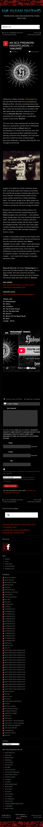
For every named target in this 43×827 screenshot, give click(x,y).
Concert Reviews (10, 590)
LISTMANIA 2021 (10, 631)
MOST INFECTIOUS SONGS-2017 (15, 669)
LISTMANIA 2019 (10, 626)
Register (7, 559)
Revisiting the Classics (11, 708)
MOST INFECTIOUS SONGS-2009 (15, 650)
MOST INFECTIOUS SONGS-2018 (15, 672)
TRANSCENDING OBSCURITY (14, 803)
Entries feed (8, 564)
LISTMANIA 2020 (10, 628)
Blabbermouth (9, 757)
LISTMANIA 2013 (10, 611)
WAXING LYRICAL (10, 733)
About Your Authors (10, 577)
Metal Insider (9, 786)
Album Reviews (9, 580)
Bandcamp (8, 755)
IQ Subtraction (9, 604)
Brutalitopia (8, 760)
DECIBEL (8, 767)
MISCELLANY (9, 645)
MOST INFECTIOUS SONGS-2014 (15, 662)
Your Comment (11, 408)
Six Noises (8, 791)
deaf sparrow (9, 765)
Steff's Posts (8, 718)
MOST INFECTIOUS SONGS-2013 (15, 660)
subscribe (27, 479)
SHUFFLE (8, 716)
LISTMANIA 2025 (10, 640)
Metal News (8, 643)
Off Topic (7, 694)
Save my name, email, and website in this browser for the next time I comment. (21, 472)
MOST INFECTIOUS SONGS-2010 (15, 653)
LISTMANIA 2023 (10, 636)
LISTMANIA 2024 (10, 638)
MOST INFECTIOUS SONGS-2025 (15, 689)
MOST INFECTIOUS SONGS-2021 (15, 679)
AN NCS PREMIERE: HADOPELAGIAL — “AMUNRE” (22, 45)
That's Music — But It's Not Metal (14, 723)
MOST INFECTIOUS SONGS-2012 (15, 657)
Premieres (15, 51)
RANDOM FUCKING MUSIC (13, 701)
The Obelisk (8, 796)
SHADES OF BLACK (11, 711)
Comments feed (9, 566)
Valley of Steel (9, 808)
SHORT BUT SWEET (11, 713)
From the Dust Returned (12, 772)
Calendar (7, 587)
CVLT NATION (9, 762)
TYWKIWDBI (8, 806)
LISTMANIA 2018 (10, 623)
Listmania (7, 606)
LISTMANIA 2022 (10, 633)
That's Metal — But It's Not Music (14, 720)
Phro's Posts (8, 696)
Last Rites (8, 782)
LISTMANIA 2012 (10, 609)
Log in (7, 561)
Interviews (8, 602)
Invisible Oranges (10, 777)
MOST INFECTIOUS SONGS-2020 (15, 677)
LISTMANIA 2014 (10, 614)
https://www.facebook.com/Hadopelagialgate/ (18, 294)
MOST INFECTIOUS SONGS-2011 (15, 655)
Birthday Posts (9, 585)
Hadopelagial (36, 399)
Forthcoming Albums (11, 597)
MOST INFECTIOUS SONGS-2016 (15, 667)
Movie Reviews (9, 691)
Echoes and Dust (10, 770)
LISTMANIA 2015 (10, 616)
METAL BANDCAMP (11, 784)
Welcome (7, 735)
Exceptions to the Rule (11, 592)
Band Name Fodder (10, 582)
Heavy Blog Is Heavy (11, 774)
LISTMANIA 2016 (10, 619)
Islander (13, 399)
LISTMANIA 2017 (10, 621)
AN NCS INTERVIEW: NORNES (34, 34)
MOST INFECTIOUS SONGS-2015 (15, 665)
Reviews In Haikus (10, 706)
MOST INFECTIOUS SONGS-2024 (15, 687)
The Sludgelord (9, 799)
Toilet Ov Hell (9, 801)
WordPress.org (9, 569)
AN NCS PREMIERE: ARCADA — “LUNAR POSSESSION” (13, 34)
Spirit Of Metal (9, 794)
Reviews (7, 703)
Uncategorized (9, 730)
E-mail (10, 452)
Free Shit (7, 599)
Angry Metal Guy (10, 752)
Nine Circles (8, 789)
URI (11, 461)
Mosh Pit (7, 648)
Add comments (35, 51)
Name (10, 443)
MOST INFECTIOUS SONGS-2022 (15, 682)
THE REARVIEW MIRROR (12, 725)
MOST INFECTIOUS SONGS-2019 (15, 674)
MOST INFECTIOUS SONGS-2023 (15, 684)
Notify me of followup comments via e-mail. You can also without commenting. (19, 479)
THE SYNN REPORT (11, 728)
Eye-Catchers (9, 594)
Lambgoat (8, 779)
